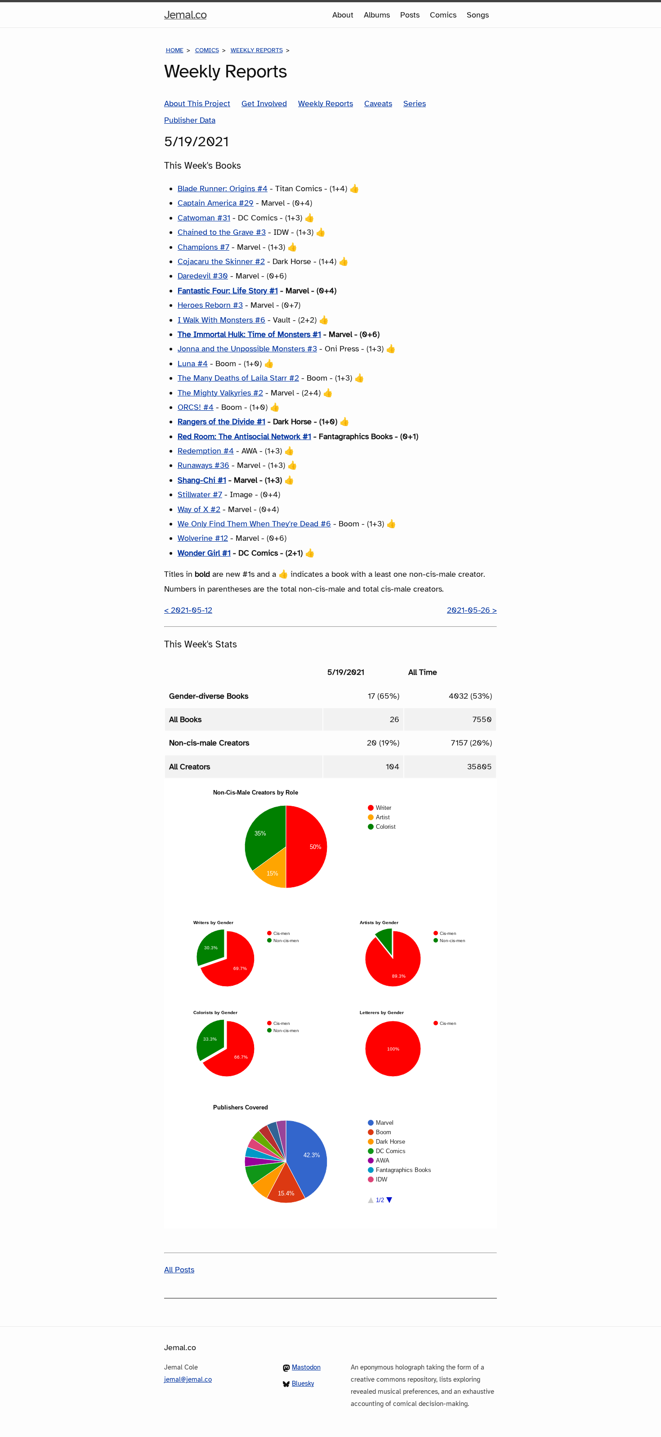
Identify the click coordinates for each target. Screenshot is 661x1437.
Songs (478, 15)
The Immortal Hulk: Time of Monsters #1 (249, 334)
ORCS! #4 (196, 407)
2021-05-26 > (472, 610)
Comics (443, 15)
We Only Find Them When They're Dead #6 (254, 524)
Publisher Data (189, 120)
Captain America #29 (216, 203)
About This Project (197, 103)
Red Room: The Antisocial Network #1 (244, 436)
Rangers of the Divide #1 (221, 422)
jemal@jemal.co (188, 1379)
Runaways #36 (203, 465)
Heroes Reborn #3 (210, 305)
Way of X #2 (199, 509)
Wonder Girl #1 (204, 553)
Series (414, 103)
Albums (377, 15)
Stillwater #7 (200, 494)
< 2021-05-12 (188, 610)
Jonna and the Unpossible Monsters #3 (247, 349)
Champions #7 (203, 247)
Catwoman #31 (204, 218)
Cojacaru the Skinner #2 (221, 261)
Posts (410, 15)
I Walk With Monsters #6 (221, 320)
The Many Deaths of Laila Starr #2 (238, 378)
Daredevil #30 (203, 276)
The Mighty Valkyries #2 (220, 393)
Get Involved (264, 103)
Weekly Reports (257, 50)
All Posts (179, 1270)
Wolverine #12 (203, 538)
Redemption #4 (206, 451)
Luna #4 (193, 363)
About (342, 15)
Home (174, 50)
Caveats (378, 103)
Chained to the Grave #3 (222, 232)
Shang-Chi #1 (202, 480)
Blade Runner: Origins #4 (223, 188)
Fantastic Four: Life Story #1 (228, 291)
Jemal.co (185, 17)
